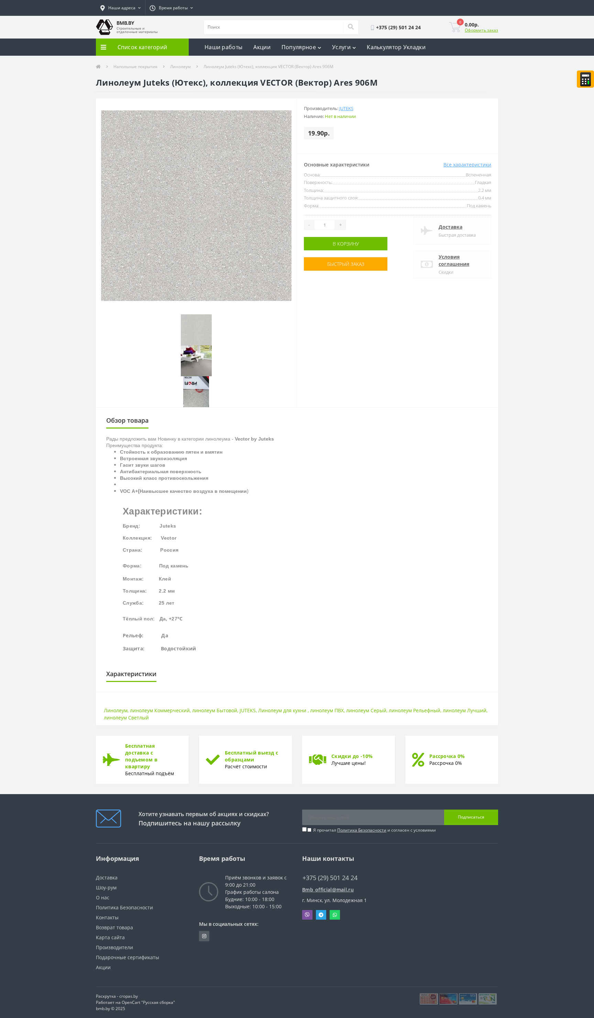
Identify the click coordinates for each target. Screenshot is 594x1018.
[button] (120, 8)
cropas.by (128, 996)
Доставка (450, 227)
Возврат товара (114, 927)
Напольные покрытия (135, 66)
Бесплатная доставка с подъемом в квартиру (141, 756)
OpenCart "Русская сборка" (148, 1002)
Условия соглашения (454, 260)
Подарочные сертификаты (127, 957)
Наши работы (223, 47)
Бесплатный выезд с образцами (251, 756)
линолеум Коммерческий (160, 710)
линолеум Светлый (126, 717)
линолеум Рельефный (414, 710)
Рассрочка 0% (447, 756)
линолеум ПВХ (327, 710)
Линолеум (180, 66)
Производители (114, 947)
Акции (262, 47)
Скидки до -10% (352, 756)
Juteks (346, 108)
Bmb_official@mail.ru (328, 889)
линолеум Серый (366, 710)
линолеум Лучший (464, 710)
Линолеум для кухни (283, 710)
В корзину (325, 243)
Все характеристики (467, 164)
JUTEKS (248, 710)
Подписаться (471, 817)
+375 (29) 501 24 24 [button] (330, 878)
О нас (102, 897)
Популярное (299, 47)
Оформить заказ (481, 30)
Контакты (107, 917)
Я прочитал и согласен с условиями (374, 830)
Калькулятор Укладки (396, 47)
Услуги (341, 47)
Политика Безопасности (361, 830)
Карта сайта (110, 937)
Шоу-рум (106, 887)
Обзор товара (127, 420)
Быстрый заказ (325, 264)
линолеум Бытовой (214, 710)
